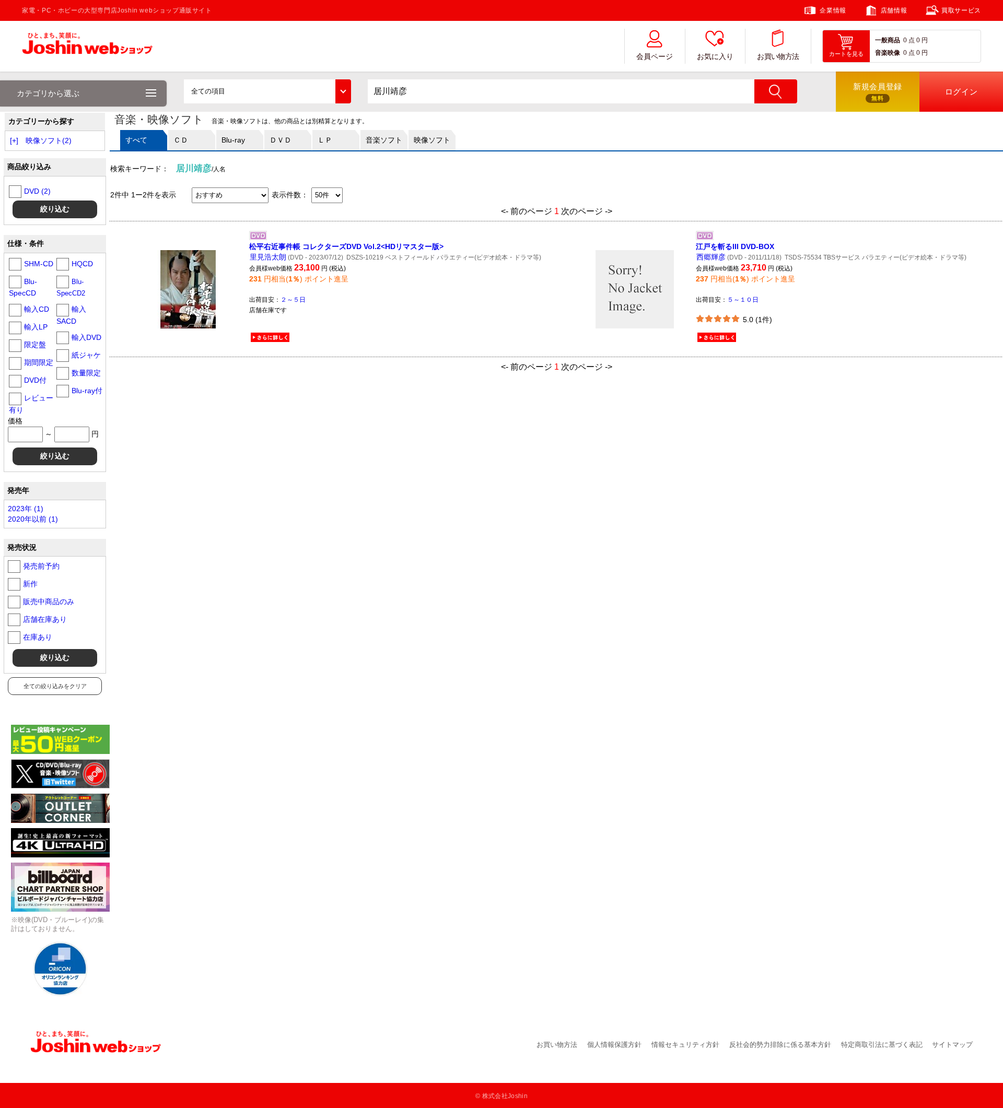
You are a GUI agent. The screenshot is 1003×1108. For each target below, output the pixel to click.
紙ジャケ (86, 355)
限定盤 (35, 344)
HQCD (82, 264)
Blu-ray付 (87, 390)
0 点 (909, 40)
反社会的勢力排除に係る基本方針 (780, 1044)
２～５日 (293, 299)
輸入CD (36, 309)
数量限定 (86, 373)
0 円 (922, 40)
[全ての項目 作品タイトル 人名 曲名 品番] (267, 91)
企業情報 (833, 10)
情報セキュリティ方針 (685, 1044)
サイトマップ (952, 1044)
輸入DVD (86, 337)
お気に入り (715, 57)
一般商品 (887, 40)
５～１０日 (743, 299)
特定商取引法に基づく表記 (882, 1044)
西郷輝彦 (711, 257)
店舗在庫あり (45, 619)
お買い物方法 (778, 57)
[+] (14, 140)
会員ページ (654, 57)
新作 (30, 584)
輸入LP (36, 327)
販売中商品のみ (48, 601)
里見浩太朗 (268, 257)
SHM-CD (38, 264)
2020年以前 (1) (33, 519)
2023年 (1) (25, 508)
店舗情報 (894, 10)
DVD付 (35, 380)
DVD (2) (37, 191)
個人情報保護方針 (614, 1044)
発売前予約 (41, 566)
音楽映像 (887, 52)
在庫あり (37, 637)
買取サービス (961, 10)
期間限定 (38, 362)
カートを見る (846, 54)
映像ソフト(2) (49, 140)
